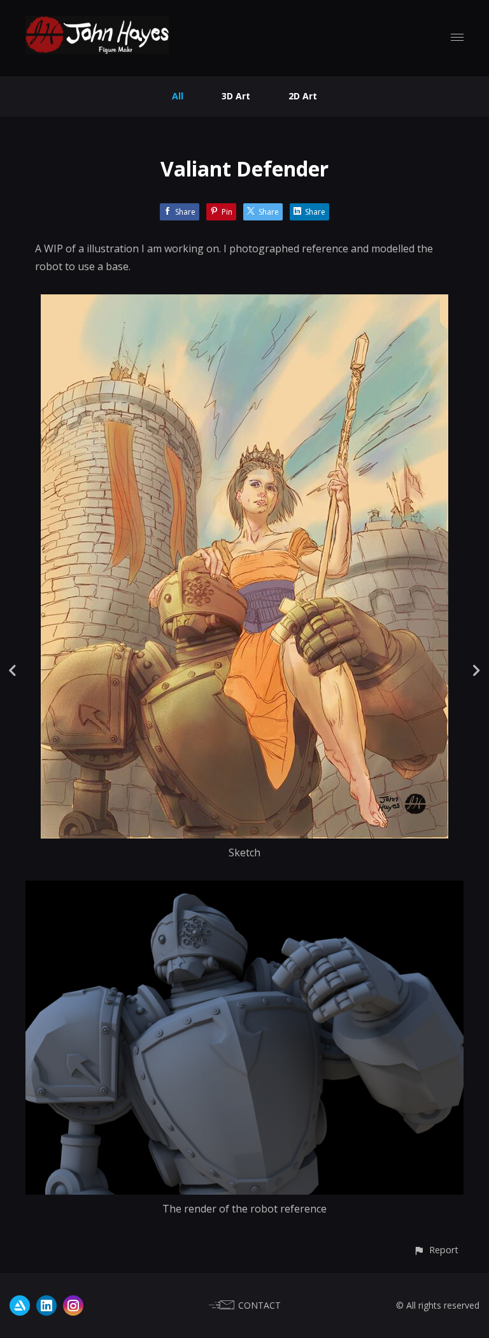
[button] (436, 1250)
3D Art (236, 96)
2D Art (302, 96)
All (177, 96)
